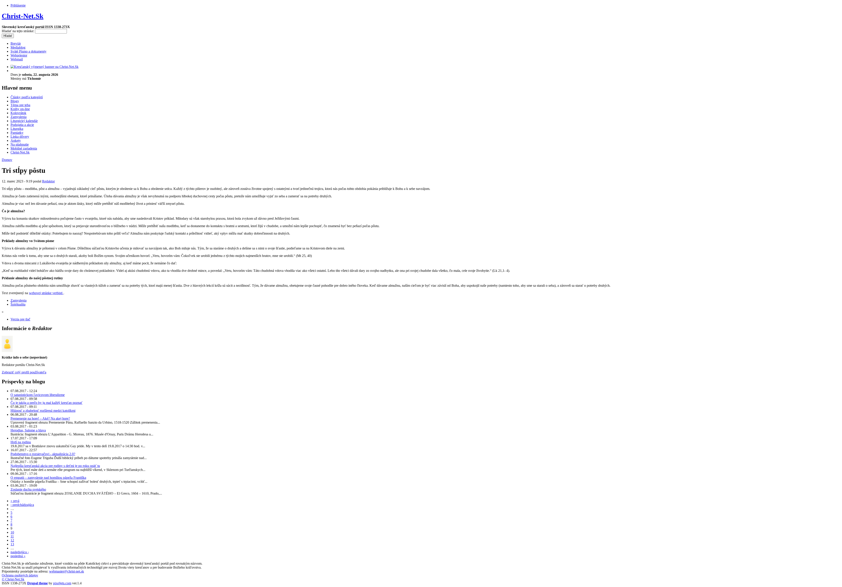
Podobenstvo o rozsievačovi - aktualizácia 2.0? (43, 454)
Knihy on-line (20, 109)
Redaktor (48, 181)
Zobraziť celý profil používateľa (24, 372)
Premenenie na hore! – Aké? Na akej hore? (40, 418)
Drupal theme (37, 583)
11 (12, 536)
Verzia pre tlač (20, 319)
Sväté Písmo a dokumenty (28, 51)
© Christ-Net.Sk (13, 579)
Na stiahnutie (20, 144)
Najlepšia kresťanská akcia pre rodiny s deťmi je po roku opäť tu (55, 466)
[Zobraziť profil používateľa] (7, 351)
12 (12, 540)
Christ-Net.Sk (22, 16)
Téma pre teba (20, 105)
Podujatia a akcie (22, 125)
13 (12, 544)
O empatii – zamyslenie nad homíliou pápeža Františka (48, 477)
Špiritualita (18, 304)
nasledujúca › (20, 552)
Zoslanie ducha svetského (28, 489)
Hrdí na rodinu (21, 442)
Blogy (15, 101)
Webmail (17, 59)
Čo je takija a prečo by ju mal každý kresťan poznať (46, 403)
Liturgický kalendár (24, 121)
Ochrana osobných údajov (20, 575)
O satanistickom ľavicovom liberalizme (38, 395)
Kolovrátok (18, 113)
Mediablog (18, 47)
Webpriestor (19, 55)
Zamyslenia (19, 117)
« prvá (15, 501)
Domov (7, 160)
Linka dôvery (20, 136)
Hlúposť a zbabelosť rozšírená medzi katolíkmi (43, 410)
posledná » (18, 556)
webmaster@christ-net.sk (66, 571)
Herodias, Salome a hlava (28, 430)
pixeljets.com (62, 583)
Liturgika (17, 129)
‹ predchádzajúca (22, 505)
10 (12, 532)
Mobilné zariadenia (24, 148)
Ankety (16, 140)
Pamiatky (17, 132)
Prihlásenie (18, 5)
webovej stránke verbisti (46, 293)
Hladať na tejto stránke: (18, 31)
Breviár (16, 43)
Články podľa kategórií (27, 97)
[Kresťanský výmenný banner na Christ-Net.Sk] (44, 67)
